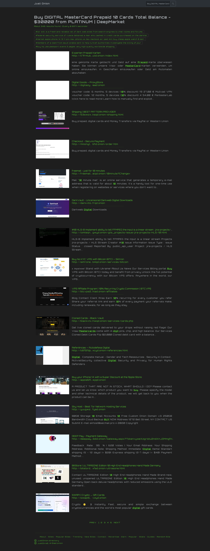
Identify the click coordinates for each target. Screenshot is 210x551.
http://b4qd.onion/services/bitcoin (115, 262)
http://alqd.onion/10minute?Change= (110, 173)
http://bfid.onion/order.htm (115, 144)
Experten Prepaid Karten (86, 53)
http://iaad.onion (115, 85)
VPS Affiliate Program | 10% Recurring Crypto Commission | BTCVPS (111, 288)
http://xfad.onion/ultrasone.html (113, 468)
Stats (142, 537)
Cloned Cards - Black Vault (88, 318)
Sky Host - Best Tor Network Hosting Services (99, 406)
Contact (102, 537)
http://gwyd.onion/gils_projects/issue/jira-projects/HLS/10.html (119, 232)
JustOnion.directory (48, 541)
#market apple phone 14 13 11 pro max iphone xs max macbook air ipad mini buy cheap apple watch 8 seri (90, 39)
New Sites (90, 537)
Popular (133, 537)
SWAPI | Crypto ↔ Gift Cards (88, 495)
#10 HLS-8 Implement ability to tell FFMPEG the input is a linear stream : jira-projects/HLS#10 (126, 230)
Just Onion (42, 3)
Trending (77, 537)
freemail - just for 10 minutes (88, 171)
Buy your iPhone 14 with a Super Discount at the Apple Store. (107, 377)
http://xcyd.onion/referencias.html (113, 350)
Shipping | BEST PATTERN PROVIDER (94, 112)
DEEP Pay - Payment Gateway (89, 436)
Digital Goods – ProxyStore (87, 82)
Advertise (113, 537)
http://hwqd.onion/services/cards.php (115, 321)
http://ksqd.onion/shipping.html (115, 114)
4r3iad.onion (50, 543)
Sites (51, 537)
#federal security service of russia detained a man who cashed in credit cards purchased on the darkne (91, 35)
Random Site (163, 537)
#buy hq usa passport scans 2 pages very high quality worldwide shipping (75, 46)
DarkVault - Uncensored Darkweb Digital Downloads (102, 200)
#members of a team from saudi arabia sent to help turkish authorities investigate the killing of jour (88, 43)
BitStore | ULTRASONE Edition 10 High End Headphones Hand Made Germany (116, 465)
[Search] (173, 3)
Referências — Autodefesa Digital (91, 347)
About (43, 537)
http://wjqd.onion (113, 380)
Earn (124, 537)
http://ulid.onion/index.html (116, 55)
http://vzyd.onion (113, 498)
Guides (151, 537)
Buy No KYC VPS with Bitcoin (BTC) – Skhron (98, 259)
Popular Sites (63, 537)
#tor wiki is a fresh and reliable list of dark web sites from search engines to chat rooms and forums (89, 32)
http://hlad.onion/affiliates (115, 291)
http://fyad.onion (116, 409)
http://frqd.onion (114, 203)
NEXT (117, 522)
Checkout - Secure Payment (88, 141)
